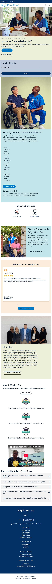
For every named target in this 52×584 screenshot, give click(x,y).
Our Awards (26, 392)
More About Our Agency (12, 372)
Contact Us (7, 50)
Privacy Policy (18, 578)
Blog (29, 523)
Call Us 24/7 (15, 523)
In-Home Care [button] (5, 67)
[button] (46, 5)
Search (26, 73)
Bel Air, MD (4, 1)
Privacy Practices (26, 578)
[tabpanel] (17, 213)
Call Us (13, 1)
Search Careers (35, 252)
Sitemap (34, 578)
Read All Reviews (25, 308)
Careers (6, 54)
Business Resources (36, 523)
